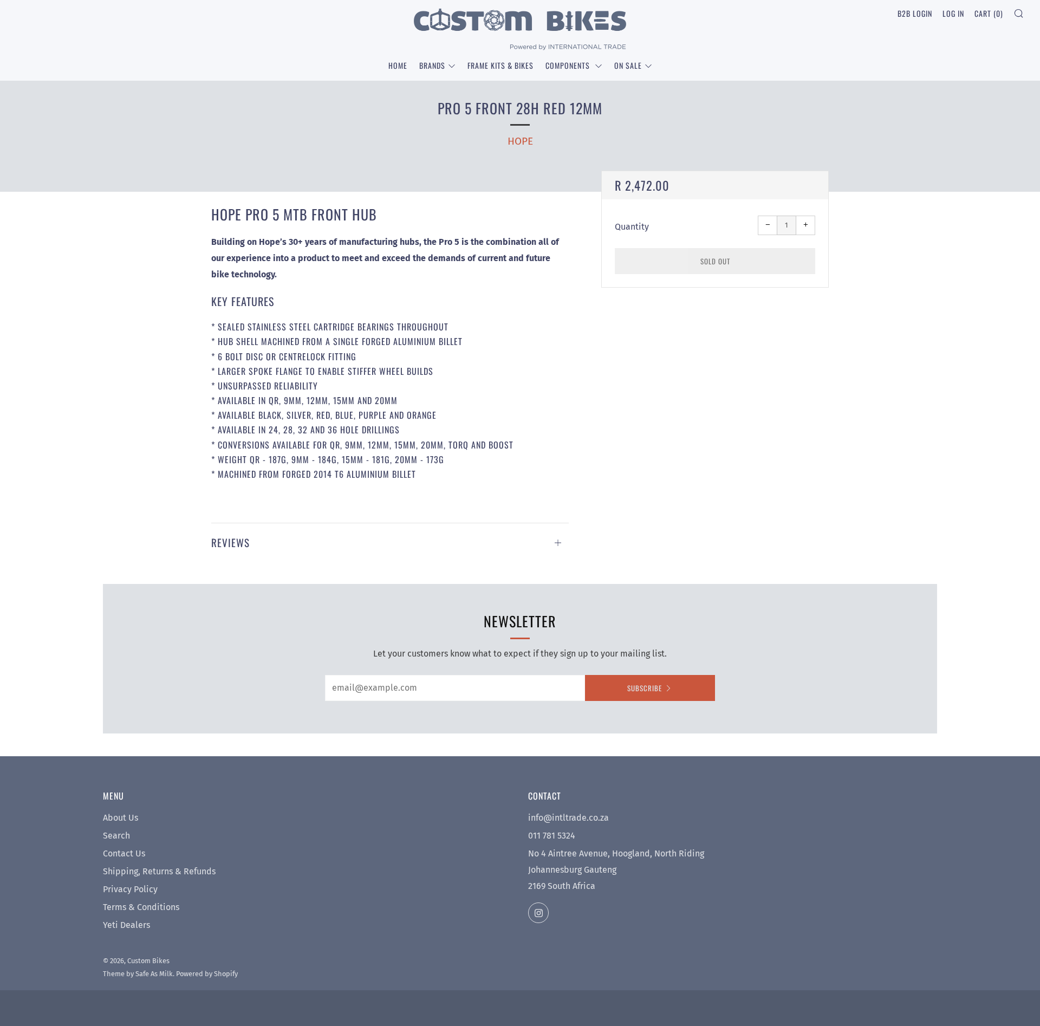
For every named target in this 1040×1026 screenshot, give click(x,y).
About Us (120, 818)
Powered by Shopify (207, 974)
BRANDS (432, 65)
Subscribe (644, 688)
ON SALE (628, 65)
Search (116, 835)
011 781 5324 (551, 835)
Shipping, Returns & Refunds (159, 871)
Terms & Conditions (141, 907)
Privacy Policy (130, 889)
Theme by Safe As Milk (138, 974)
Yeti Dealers (126, 925)
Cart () (988, 13)
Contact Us (124, 853)
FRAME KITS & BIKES (500, 65)
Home (397, 65)
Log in (953, 13)
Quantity (632, 227)
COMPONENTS (568, 65)
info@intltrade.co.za (568, 818)
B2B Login (915, 13)
